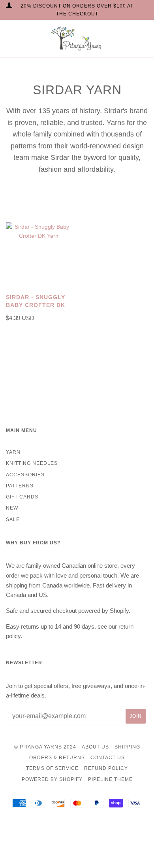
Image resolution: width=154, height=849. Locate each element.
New (12, 508)
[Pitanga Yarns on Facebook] (65, 831)
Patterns (20, 486)
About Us (95, 747)
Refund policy (106, 768)
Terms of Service (52, 768)
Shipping (127, 747)
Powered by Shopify (52, 779)
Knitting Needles (32, 463)
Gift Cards (22, 497)
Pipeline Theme (110, 779)
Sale (13, 519)
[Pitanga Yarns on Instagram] (77, 831)
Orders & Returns (57, 757)
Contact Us (107, 757)
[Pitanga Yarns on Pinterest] (89, 831)
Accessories (25, 475)
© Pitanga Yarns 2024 (45, 747)
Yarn (13, 452)
